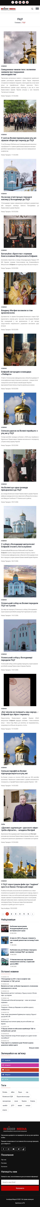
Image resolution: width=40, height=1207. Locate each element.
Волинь (5, 1092)
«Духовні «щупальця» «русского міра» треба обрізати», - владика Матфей (19, 829)
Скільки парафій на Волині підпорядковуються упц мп (14, 772)
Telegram (7, 1074)
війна (12, 1092)
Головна (17, 22)
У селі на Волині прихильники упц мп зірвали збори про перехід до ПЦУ (18, 139)
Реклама (4, 1163)
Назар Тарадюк (6, 96)
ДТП (12, 1105)
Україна (24, 1101)
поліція (28, 1105)
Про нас (3, 1159)
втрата (5, 1110)
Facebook (7, 1060)
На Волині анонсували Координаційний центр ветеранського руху (19, 928)
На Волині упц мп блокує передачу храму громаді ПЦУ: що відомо (23, 951)
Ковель (32, 1101)
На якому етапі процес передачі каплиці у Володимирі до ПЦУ (16, 198)
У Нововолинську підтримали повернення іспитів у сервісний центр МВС (22, 962)
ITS (24, 1203)
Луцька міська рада (23, 1096)
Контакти (4, 1166)
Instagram (7, 1065)
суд (27, 1092)
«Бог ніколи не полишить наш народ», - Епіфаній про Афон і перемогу (19, 713)
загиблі (5, 1105)
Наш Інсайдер (5, 908)
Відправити (20, 1188)
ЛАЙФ (3, 824)
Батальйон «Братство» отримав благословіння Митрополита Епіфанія (19, 255)
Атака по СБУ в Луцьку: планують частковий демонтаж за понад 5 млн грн (24, 940)
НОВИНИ (4, 66)
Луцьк (20, 1092)
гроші (16, 1101)
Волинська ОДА (8, 1096)
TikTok (6, 1079)
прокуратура (7, 1101)
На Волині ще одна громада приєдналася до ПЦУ (14, 488)
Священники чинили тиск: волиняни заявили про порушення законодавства (18, 72)
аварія (20, 1105)
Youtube (7, 1070)
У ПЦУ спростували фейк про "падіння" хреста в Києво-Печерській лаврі (20, 885)
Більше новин (34, 1048)
